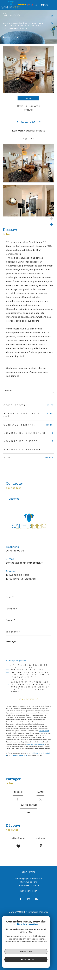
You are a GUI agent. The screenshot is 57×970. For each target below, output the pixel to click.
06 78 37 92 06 (15, 550)
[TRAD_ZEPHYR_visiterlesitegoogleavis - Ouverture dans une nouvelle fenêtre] (25, 5)
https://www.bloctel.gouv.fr (35, 744)
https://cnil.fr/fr (44, 731)
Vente (6, 26)
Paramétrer (26, 951)
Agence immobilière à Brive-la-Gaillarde (23, 23)
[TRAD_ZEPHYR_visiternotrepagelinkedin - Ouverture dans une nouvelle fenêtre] (36, 899)
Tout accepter (26, 959)
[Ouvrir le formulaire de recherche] (36, 5)
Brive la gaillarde (20, 26)
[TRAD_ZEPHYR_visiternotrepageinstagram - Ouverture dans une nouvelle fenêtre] (28, 899)
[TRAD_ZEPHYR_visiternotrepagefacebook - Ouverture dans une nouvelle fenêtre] (20, 899)
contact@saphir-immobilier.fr (24, 562)
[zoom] (28, 181)
